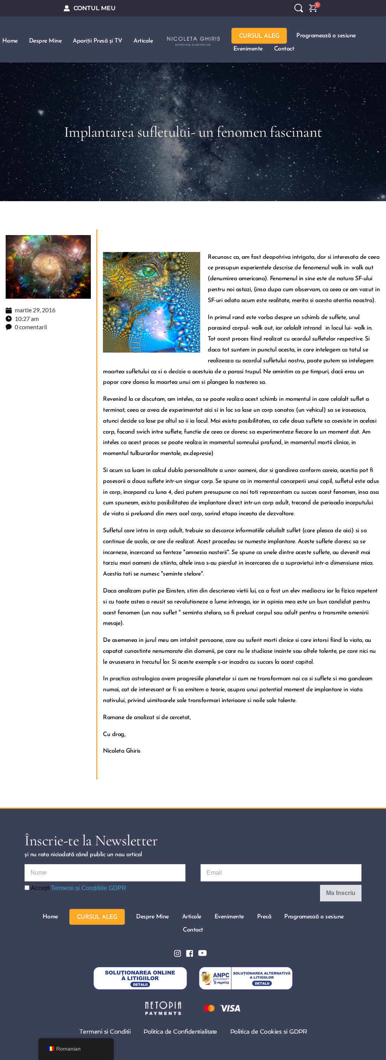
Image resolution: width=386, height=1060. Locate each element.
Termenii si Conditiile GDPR (88, 888)
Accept (77, 888)
